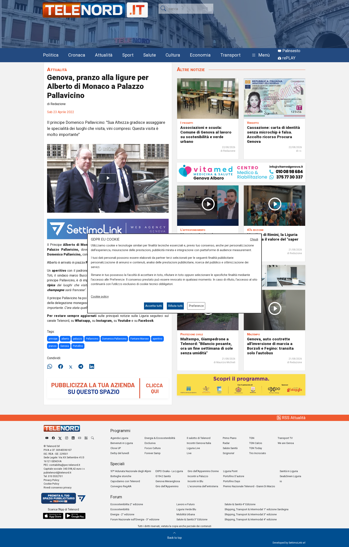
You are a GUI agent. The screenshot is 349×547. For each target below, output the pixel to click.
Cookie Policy (51, 483)
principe (53, 338)
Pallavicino (92, 338)
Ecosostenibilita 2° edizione (126, 504)
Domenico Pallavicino (114, 338)
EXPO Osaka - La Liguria (169, 471)
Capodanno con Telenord (125, 481)
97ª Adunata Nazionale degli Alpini (130, 471)
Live (189, 453)
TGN (251, 438)
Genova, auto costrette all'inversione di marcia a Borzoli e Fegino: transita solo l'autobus (270, 346)
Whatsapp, (83, 321)
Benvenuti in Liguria (121, 443)
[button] (260, 55)
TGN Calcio (255, 443)
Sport (128, 55)
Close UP (115, 448)
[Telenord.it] (63, 498)
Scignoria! (228, 453)
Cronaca (76, 55)
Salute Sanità (230, 448)
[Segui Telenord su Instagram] (66, 438)
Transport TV (285, 438)
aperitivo (157, 338)
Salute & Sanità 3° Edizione (192, 519)
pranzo (52, 346)
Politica (51, 55)
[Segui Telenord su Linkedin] (73, 438)
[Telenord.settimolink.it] (108, 388)
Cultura (173, 55)
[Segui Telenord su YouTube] (47, 438)
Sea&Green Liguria (290, 476)
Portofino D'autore (233, 476)
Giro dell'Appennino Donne (203, 471)
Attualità (103, 55)
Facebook (145, 321)
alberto (65, 338)
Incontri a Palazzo (198, 476)
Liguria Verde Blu (186, 509)
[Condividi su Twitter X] (70, 367)
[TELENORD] (62, 428)
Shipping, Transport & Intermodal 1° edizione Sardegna (256, 509)
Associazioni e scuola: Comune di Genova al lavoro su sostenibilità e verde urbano (205, 134)
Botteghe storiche (120, 476)
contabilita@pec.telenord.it (64, 464)
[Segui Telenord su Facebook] (53, 438)
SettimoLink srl (297, 542)
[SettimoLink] (108, 229)
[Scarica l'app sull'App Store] (53, 516)
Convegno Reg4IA (120, 486)
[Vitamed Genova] (241, 172)
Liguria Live (193, 448)
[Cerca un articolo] (92, 438)
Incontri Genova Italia (199, 443)
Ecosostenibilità (119, 509)
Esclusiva (150, 443)
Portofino (78, 346)
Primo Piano (230, 438)
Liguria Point (230, 471)
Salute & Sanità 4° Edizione (240, 504)
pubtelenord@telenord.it (57, 472)
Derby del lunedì (119, 453)
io (281, 481)
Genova (64, 346)
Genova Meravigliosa (168, 481)
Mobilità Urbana (186, 514)
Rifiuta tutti (175, 306)
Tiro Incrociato (257, 453)
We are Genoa (286, 443)
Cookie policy (100, 296)
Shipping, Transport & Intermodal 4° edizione (251, 519)
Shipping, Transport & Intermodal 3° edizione (251, 514)
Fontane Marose (139, 338)
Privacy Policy (51, 480)
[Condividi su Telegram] (81, 367)
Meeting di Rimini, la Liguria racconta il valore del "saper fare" (273, 239)
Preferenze (196, 306)
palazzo (77, 338)
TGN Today (255, 448)
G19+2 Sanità (163, 476)
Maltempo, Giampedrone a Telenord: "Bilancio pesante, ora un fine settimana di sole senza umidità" (206, 346)
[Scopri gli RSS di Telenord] (86, 438)
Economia (200, 55)
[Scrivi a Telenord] (79, 438)
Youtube (124, 321)
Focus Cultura (153, 448)
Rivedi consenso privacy (57, 487)
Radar (226, 443)
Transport (230, 55)
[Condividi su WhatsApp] (51, 367)
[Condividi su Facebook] (61, 367)
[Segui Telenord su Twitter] (60, 438)
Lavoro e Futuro (186, 504)
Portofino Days (231, 481)
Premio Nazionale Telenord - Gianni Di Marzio (249, 486)
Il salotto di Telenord (198, 438)
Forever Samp (153, 453)
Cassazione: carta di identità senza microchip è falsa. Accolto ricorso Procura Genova (273, 134)
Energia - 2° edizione (122, 514)
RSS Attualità (293, 417)
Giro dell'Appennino (167, 486)
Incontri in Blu (195, 481)
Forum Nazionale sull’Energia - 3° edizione (134, 519)
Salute (149, 55)
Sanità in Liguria (289, 471)
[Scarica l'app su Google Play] (75, 516)
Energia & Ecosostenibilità (160, 438)
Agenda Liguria (119, 438)
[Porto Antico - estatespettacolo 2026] (241, 384)
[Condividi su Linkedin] (92, 367)
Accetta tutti (153, 306)
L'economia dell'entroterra (203, 486)
